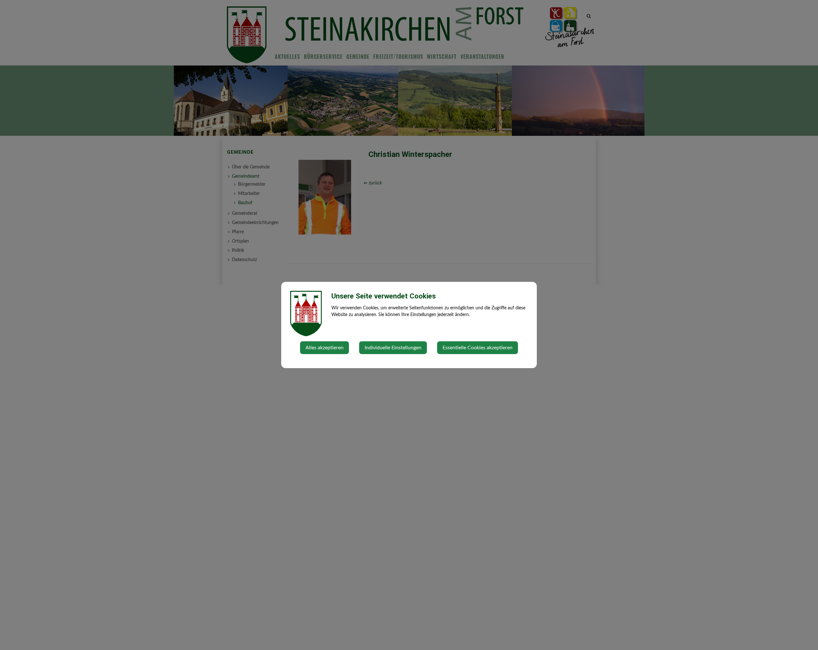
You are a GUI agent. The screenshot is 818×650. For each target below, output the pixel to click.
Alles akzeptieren (324, 347)
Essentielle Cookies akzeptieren (478, 347)
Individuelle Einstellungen (393, 347)
